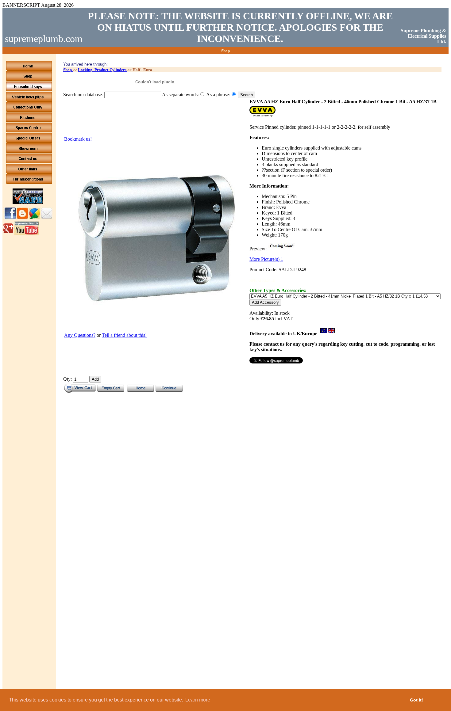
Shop (68, 69)
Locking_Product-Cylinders (102, 69)
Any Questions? (79, 335)
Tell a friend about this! (124, 335)
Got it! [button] (416, 700)
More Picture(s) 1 (266, 259)
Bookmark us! (78, 139)
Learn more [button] (197, 699)
